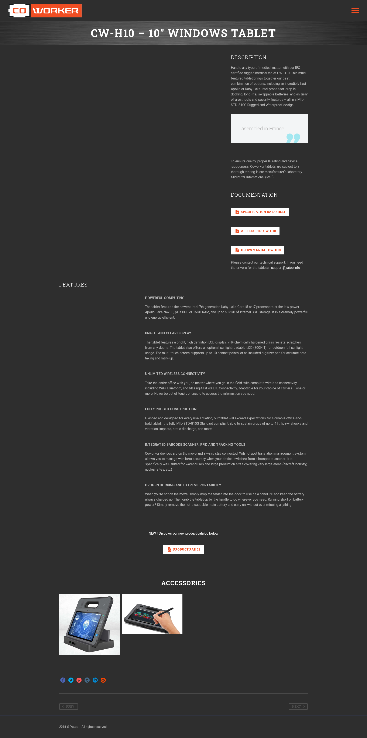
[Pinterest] (79, 680)
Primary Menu (355, 10)
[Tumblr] (87, 680)
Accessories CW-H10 (255, 231)
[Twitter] (70, 680)
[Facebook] (62, 680)
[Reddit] (103, 680)
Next (296, 706)
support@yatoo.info (285, 268)
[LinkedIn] (95, 680)
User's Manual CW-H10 (257, 250)
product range (183, 549)
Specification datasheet (260, 211)
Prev (70, 706)
